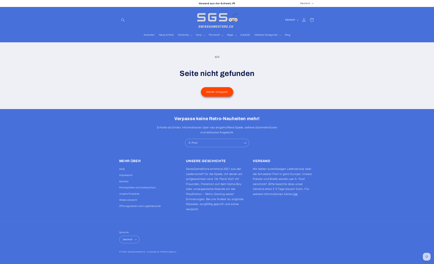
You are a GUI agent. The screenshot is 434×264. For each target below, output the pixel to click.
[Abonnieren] (245, 143)
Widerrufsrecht (128, 200)
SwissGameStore (136, 252)
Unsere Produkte (129, 194)
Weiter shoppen (217, 92)
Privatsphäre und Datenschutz (137, 187)
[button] (123, 20)
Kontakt (124, 181)
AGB (122, 169)
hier (295, 194)
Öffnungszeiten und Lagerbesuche (140, 206)
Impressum (126, 175)
